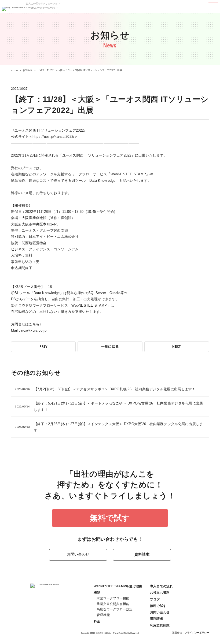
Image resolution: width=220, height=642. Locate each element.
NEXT (176, 346)
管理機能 (103, 615)
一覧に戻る (110, 346)
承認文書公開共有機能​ (113, 604)
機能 (97, 592)
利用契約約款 (160, 625)
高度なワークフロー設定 (115, 609)
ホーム (14, 70)
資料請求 (141, 554)
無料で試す (110, 518)
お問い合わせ (78, 554)
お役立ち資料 (160, 592)
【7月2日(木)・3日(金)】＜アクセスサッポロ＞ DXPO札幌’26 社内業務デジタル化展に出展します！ (105, 389)
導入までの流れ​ (161, 586)
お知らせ (27, 70)
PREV (43, 346)
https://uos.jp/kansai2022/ (53, 137)
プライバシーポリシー (197, 632)
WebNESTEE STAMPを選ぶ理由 (118, 586)
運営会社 (177, 632)
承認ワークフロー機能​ (113, 598)
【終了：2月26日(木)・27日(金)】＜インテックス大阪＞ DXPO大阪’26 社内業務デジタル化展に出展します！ (109, 427)
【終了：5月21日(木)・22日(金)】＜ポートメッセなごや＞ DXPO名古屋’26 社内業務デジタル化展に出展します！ (109, 406)
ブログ (155, 599)
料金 (97, 621)
